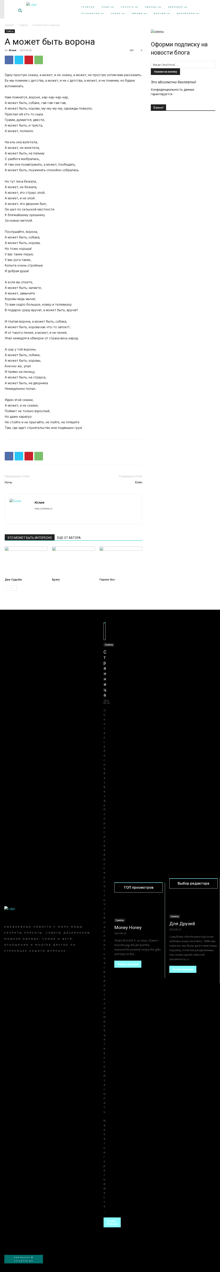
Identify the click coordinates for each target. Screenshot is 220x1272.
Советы (23, 25)
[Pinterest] (28, 60)
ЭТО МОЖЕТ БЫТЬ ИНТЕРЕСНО (29, 537)
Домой (9, 25)
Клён (138, 482)
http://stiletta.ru (43, 508)
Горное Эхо (107, 579)
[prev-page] (7, 588)
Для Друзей (182, 923)
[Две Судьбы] (26, 561)
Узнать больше (112, 1222)
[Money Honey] (138, 910)
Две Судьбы (13, 579)
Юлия (12, 50)
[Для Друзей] (193, 906)
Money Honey (128, 927)
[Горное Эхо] (120, 561)
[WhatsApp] (38, 60)
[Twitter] (19, 60)
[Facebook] (9, 60)
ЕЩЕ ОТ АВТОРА (69, 537)
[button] (20, 10)
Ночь (8, 482)
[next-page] (14, 588)
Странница (105, 673)
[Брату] (73, 561)
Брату (56, 579)
